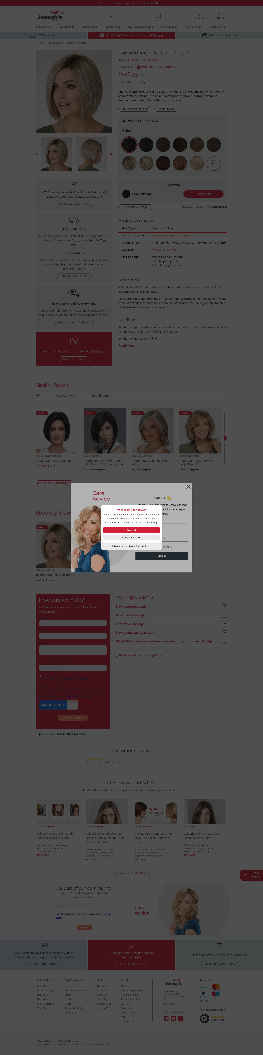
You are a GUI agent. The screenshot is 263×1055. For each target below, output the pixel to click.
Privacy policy (119, 546)
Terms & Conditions (139, 546)
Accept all (131, 530)
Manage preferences (131, 537)
